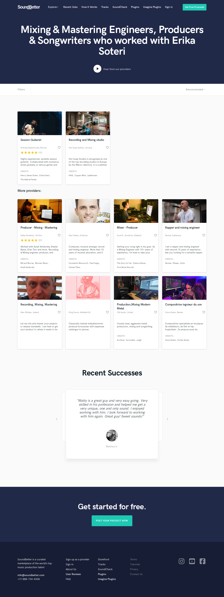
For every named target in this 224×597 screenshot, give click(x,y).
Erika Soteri (44, 175)
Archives (120, 340)
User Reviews (73, 574)
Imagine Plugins (152, 7)
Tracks (105, 7)
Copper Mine (80, 175)
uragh (139, 340)
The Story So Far (124, 263)
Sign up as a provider (77, 559)
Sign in (169, 7)
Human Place (74, 267)
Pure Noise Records (125, 267)
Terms (133, 559)
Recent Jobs (70, 7)
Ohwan (176, 263)
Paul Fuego (94, 263)
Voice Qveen (170, 340)
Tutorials (135, 564)
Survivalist (130, 340)
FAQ (68, 579)
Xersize (168, 263)
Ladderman (92, 175)
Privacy (134, 569)
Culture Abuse (139, 263)
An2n (182, 263)
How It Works (89, 7)
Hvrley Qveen (183, 340)
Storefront (103, 559)
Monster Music (41, 263)
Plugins (135, 7)
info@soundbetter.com (31, 575)
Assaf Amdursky (27, 267)
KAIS (71, 175)
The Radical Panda (28, 179)
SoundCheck (119, 7)
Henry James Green (29, 175)
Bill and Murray (27, 263)
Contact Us (136, 574)
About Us (71, 569)
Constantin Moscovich (78, 263)
